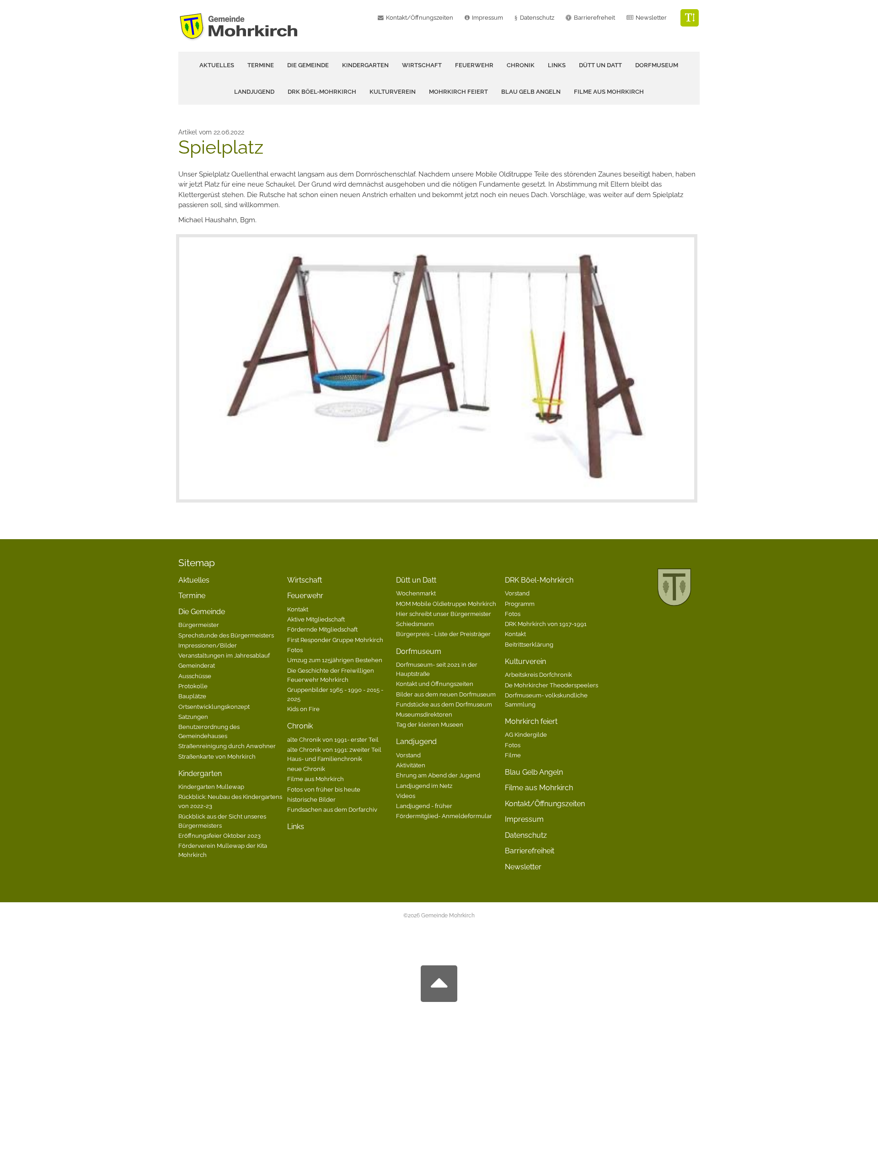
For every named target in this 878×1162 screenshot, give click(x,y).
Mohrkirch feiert (531, 721)
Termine (260, 65)
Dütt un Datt (416, 580)
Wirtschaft (422, 65)
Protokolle (193, 686)
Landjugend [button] (254, 91)
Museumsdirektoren (424, 714)
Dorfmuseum (418, 651)
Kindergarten (200, 773)
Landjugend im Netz (424, 785)
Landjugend (416, 741)
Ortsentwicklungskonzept (214, 706)
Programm (520, 603)
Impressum (487, 17)
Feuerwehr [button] (474, 65)
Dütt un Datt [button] (600, 65)
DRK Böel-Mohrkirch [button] (322, 91)
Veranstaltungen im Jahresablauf (224, 655)
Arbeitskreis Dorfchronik (538, 674)
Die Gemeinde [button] (308, 65)
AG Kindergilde (526, 734)
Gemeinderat (196, 665)
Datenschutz (537, 17)
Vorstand (408, 755)
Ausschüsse (194, 676)
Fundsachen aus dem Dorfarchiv (332, 809)
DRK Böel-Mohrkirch (539, 580)
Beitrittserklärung (529, 644)
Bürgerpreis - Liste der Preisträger (443, 633)
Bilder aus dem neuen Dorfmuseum (446, 694)
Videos (405, 795)
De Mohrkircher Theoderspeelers (551, 685)
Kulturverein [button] (392, 91)
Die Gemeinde (201, 611)
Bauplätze (192, 696)
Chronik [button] (521, 65)
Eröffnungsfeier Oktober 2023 (219, 835)
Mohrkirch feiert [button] (458, 91)
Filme (513, 755)
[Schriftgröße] (689, 18)
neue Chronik (306, 768)
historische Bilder (311, 799)
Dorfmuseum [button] (656, 65)
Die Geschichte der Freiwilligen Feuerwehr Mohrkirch (330, 675)
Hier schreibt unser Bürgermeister (443, 613)
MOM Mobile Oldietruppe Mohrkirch (446, 603)
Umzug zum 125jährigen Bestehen (334, 660)
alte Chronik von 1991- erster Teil (333, 739)
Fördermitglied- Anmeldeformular (444, 815)
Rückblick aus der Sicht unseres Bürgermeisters (222, 821)
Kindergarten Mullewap (211, 786)
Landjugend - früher (424, 805)
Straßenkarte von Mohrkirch (217, 756)
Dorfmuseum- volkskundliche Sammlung (546, 699)
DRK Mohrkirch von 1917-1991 (546, 623)
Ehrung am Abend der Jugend (438, 775)
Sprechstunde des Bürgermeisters (226, 635)
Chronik (300, 726)
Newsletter (651, 17)
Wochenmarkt (416, 593)
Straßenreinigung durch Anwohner (227, 746)
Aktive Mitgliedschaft (316, 619)
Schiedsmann (415, 623)
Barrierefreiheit (529, 850)
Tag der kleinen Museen (429, 724)
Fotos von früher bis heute (323, 789)
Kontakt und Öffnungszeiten (434, 683)
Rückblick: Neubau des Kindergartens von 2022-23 (230, 801)
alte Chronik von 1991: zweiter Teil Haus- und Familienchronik (334, 754)
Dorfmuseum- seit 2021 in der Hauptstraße (436, 669)
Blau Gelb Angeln (531, 91)
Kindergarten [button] (365, 65)
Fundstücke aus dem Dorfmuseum (444, 704)
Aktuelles (216, 65)
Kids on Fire (303, 708)
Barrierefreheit (594, 17)
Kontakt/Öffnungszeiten (419, 17)
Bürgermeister (198, 624)
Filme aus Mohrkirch (609, 91)
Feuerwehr (305, 595)
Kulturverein (525, 661)
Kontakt (297, 609)
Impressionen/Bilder (207, 645)
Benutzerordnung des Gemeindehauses (209, 731)
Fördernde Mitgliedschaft (322, 629)
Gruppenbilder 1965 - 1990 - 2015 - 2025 (335, 694)
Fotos (295, 649)
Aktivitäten (410, 765)
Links (557, 65)
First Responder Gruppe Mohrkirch (335, 639)
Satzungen (193, 716)
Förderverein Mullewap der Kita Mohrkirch (222, 850)
